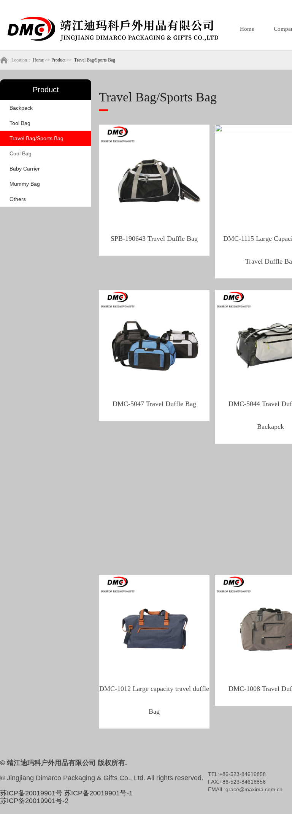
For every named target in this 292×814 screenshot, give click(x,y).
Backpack (21, 108)
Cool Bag (21, 153)
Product (58, 60)
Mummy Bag (25, 184)
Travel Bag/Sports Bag (94, 60)
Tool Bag (20, 123)
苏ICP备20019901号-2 (34, 801)
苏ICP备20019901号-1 (98, 793)
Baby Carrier (25, 169)
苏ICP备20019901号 (31, 793)
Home (247, 29)
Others (18, 199)
